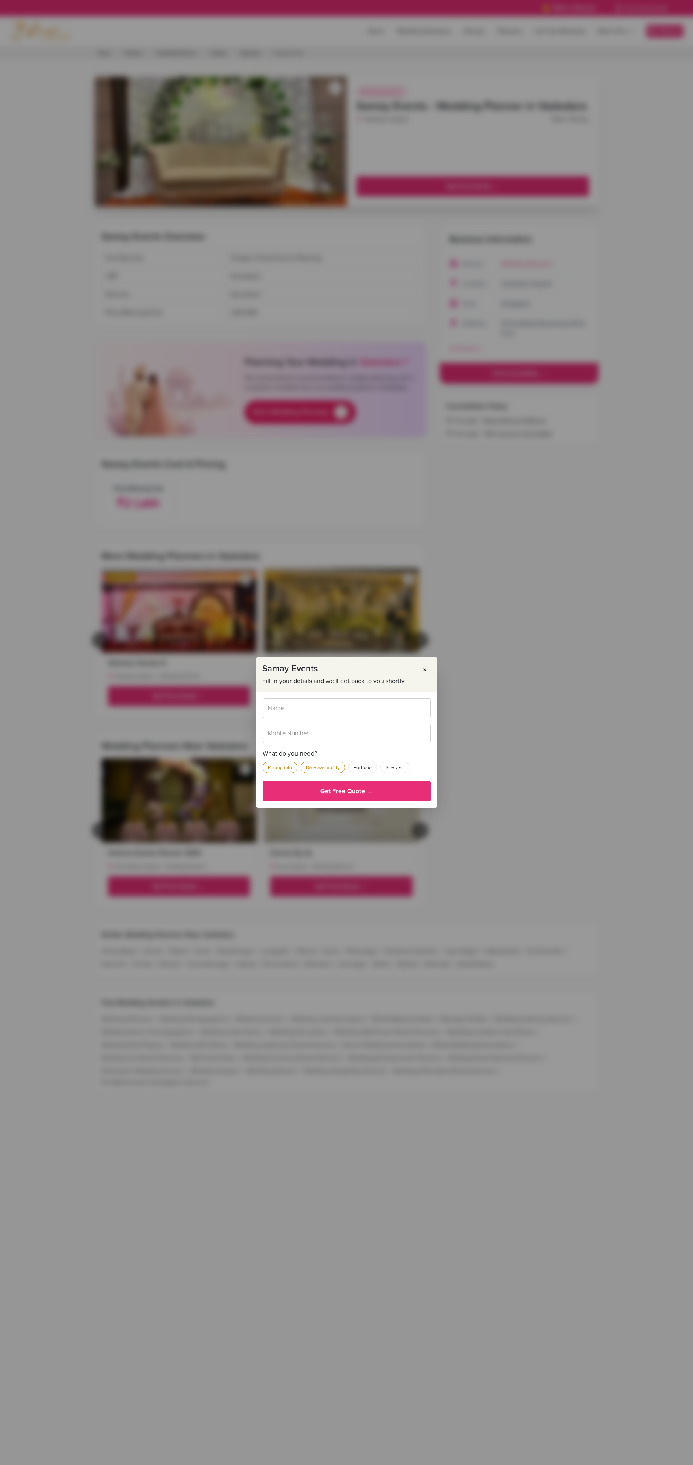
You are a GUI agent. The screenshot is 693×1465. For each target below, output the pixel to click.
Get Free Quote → (346, 791)
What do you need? (290, 754)
